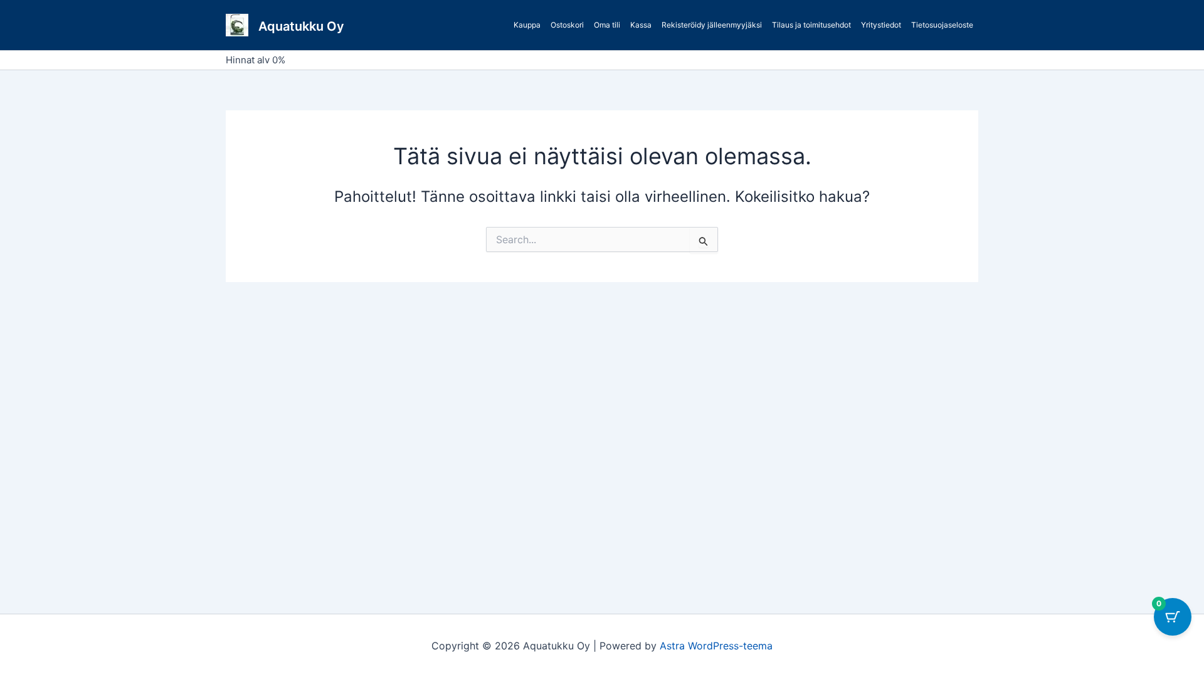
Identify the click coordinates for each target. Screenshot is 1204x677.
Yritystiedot (881, 24)
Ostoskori (567, 24)
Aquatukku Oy (301, 26)
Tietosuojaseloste (942, 24)
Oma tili (607, 24)
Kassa (641, 24)
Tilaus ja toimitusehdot (811, 24)
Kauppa (527, 24)
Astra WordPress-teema (716, 645)
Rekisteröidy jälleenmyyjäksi (712, 24)
